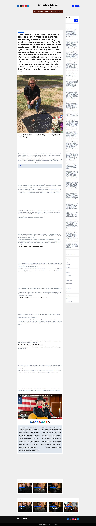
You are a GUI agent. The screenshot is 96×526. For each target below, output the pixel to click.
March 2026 (68, 275)
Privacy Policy (53, 11)
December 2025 (69, 283)
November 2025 (69, 285)
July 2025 (68, 291)
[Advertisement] (40, 23)
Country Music (48, 5)
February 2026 (69, 277)
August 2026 (68, 262)
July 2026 (68, 264)
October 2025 (69, 288)
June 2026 (68, 267)
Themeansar (56, 524)
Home (35, 11)
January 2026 (69, 280)
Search (68, 17)
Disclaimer (47, 11)
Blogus (51, 524)
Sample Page (59, 11)
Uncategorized (22, 487)
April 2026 (68, 272)
